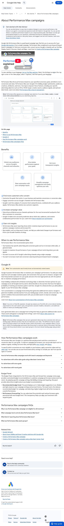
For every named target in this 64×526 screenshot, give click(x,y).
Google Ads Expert (7, 504)
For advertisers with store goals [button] (11, 363)
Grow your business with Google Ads (11, 489)
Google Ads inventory (7, 45)
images (42, 344)
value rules (4, 349)
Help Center (7, 8)
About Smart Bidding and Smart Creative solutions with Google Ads (23, 434)
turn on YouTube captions (30, 72)
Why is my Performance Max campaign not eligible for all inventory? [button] (22, 409)
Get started (30, 13)
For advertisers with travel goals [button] (11, 367)
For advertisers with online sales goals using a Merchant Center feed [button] (23, 359)
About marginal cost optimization (42, 219)
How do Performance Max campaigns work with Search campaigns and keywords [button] (26, 355)
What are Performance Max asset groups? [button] (14, 421)
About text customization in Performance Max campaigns (26, 300)
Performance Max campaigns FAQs (13, 142)
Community (18, 8)
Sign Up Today (6, 499)
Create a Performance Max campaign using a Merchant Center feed (23, 439)
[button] (3, 3)
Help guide (58, 524)
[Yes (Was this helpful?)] (55, 446)
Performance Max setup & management (32, 90)
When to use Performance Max (12, 135)
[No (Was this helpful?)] (59, 446)
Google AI (6, 137)
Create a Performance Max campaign (47, 49)
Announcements (30, 8)
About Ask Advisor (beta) (13, 38)
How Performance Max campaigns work (15, 139)
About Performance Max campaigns (47, 13)
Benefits (5, 132)
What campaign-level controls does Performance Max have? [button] (20, 413)
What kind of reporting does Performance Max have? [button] (18, 417)
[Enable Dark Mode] (46, 516)
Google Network (8, 432)
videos (49, 344)
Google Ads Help (14, 3)
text (38, 344)
